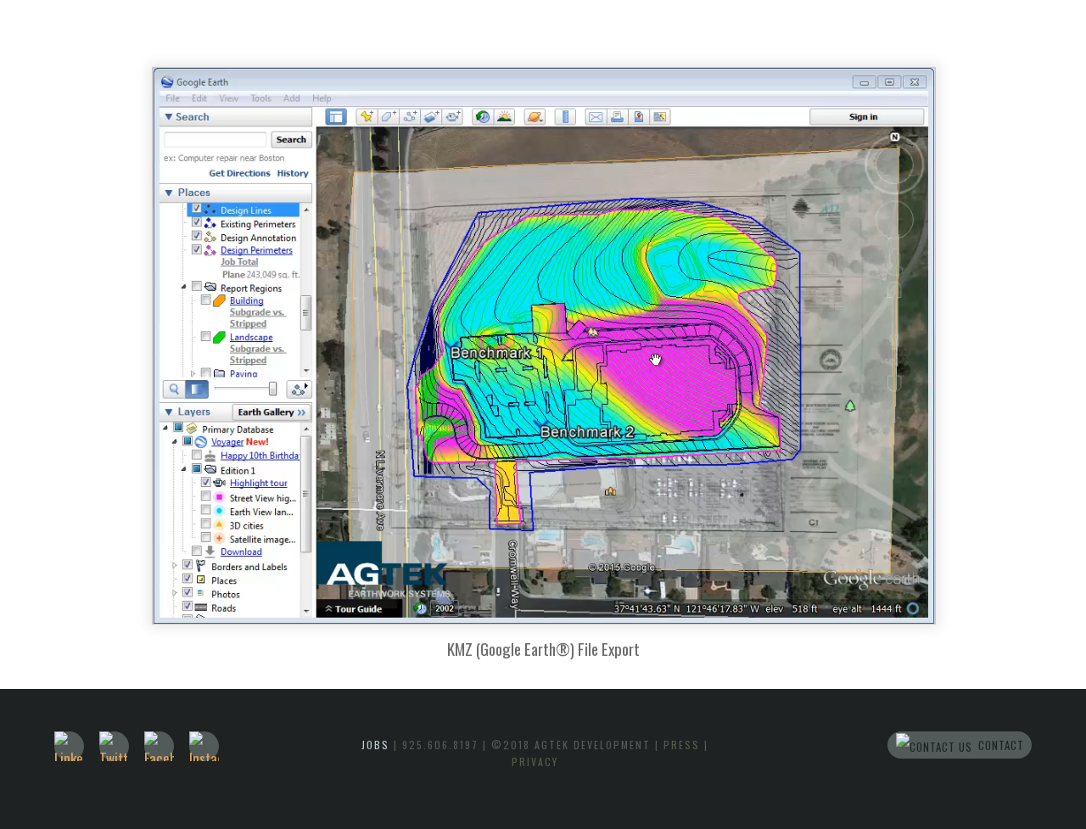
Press (681, 744)
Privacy (535, 761)
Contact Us (988, 748)
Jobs (375, 744)
